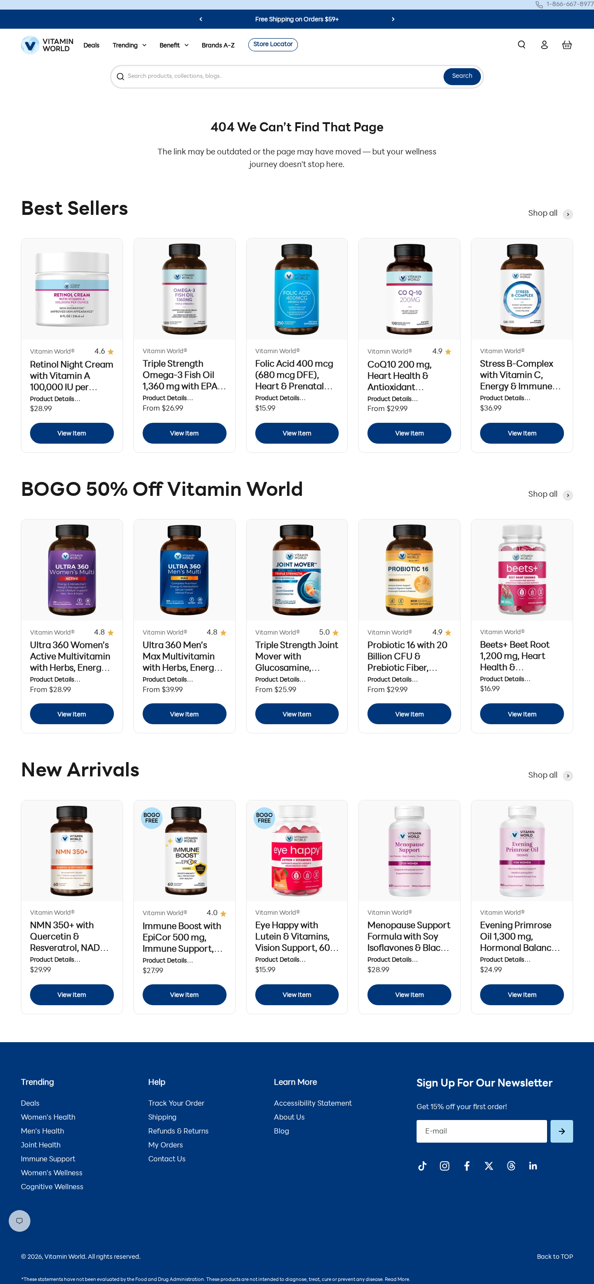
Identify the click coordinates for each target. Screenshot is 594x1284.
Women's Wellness (52, 1173)
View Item (71, 434)
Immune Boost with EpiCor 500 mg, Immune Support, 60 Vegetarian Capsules (182, 949)
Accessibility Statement (313, 1103)
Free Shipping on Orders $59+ (297, 20)
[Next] (393, 19)
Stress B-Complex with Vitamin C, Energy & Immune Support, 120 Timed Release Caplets (520, 387)
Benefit (170, 46)
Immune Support (48, 1159)
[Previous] (200, 19)
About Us (289, 1117)
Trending (125, 46)
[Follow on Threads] (511, 1166)
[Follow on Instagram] (445, 1166)
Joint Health (40, 1145)
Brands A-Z (218, 46)
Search (462, 76)
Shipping (162, 1117)
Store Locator (273, 44)
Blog (281, 1131)
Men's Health (42, 1131)
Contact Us (167, 1159)
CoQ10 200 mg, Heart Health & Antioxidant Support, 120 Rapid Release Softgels (405, 388)
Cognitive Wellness (52, 1187)
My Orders (165, 1145)
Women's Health (48, 1117)
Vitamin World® (52, 352)
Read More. (397, 1279)
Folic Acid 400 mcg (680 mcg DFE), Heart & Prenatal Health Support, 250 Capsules (296, 387)
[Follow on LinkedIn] (533, 1166)
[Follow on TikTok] (422, 1166)
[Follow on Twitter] (489, 1166)
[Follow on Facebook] (467, 1166)
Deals (91, 46)
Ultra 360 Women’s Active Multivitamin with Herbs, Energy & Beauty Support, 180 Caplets (70, 669)
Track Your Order (176, 1103)
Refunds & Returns (178, 1131)
